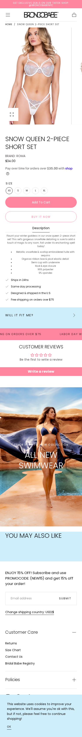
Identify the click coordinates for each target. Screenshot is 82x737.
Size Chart (13, 650)
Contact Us (14, 656)
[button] (7, 14)
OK (9, 726)
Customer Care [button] (21, 632)
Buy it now (41, 217)
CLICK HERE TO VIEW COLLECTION (41, 444)
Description (41, 228)
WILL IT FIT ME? (19, 315)
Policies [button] (12, 680)
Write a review (41, 371)
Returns (11, 643)
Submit (65, 598)
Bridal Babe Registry (20, 663)
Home (8, 24)
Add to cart (41, 202)
